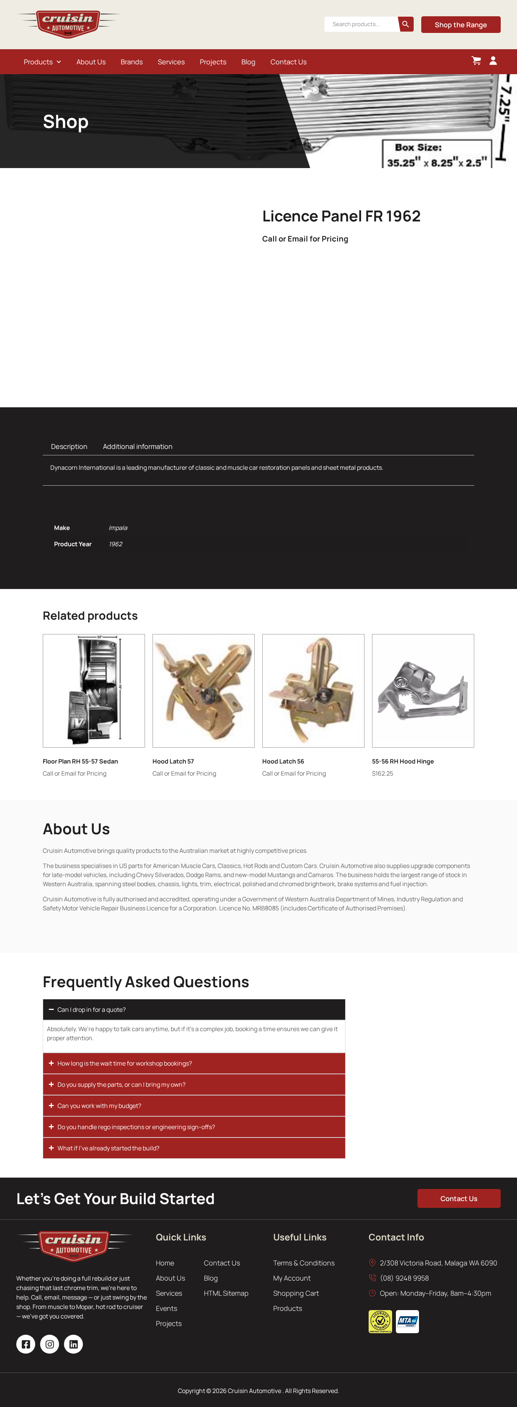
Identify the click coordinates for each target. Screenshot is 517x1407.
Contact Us (289, 61)
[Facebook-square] (25, 1344)
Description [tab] (69, 446)
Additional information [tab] (138, 446)
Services (171, 61)
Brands (132, 61)
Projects (213, 61)
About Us (91, 61)
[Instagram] (49, 1344)
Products (38, 61)
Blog (248, 61)
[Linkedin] (73, 1344)
